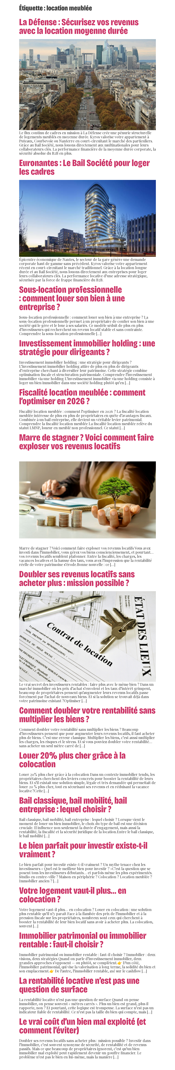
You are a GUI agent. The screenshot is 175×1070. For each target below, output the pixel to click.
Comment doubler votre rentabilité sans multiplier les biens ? (87, 715)
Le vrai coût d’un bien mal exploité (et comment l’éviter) (82, 1026)
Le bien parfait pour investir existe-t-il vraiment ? (83, 850)
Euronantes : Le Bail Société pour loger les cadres (84, 167)
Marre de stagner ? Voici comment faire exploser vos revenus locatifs (86, 442)
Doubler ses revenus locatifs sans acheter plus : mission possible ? (77, 578)
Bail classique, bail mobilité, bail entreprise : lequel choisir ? (73, 805)
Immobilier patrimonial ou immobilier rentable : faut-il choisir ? (82, 940)
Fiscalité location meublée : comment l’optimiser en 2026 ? (82, 397)
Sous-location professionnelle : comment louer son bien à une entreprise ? (72, 298)
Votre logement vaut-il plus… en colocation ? (72, 895)
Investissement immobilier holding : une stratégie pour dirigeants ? (87, 348)
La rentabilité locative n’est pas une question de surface (79, 985)
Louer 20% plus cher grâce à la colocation (72, 760)
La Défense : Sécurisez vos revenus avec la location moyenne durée (79, 26)
